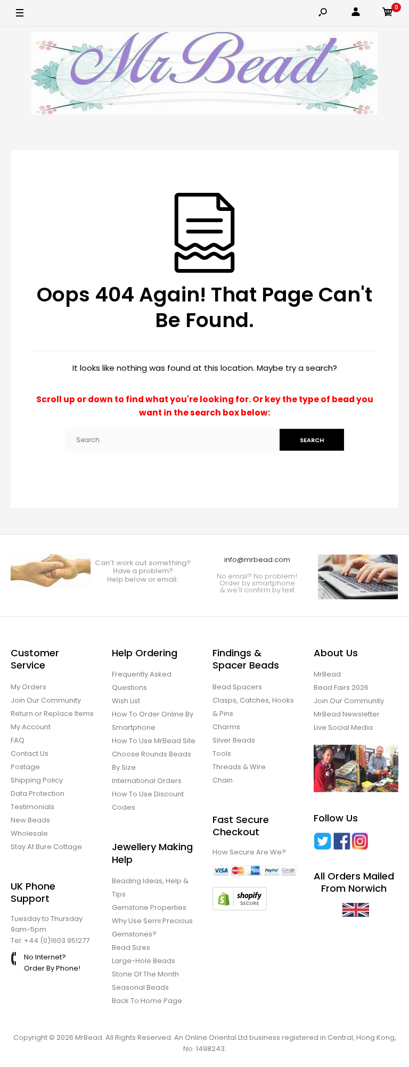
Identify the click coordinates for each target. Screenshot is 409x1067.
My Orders (28, 687)
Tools (221, 753)
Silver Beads (233, 740)
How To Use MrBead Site (153, 741)
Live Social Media (343, 727)
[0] (387, 13)
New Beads (30, 820)
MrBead (327, 674)
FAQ (17, 740)
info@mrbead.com (257, 560)
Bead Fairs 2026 (341, 687)
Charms (226, 727)
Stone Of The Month (145, 974)
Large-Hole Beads (143, 961)
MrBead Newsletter (347, 714)
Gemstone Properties (149, 907)
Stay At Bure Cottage (46, 847)
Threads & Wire (239, 767)
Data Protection (37, 793)
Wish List (126, 701)
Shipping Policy (37, 780)
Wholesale (29, 833)
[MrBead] (204, 75)
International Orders (147, 781)
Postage (25, 767)
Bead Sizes (131, 947)
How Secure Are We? (249, 852)
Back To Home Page (147, 1001)
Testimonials (32, 807)
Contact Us (29, 753)
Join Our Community (46, 700)
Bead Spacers (237, 687)
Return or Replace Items (52, 713)
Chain (222, 780)
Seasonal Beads (140, 987)
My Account (31, 727)
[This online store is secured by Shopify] (239, 908)
